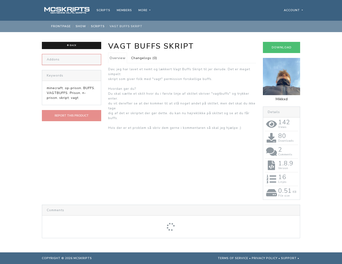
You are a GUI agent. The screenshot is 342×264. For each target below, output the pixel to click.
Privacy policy (265, 258)
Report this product (72, 115)
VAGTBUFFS (57, 93)
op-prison (73, 88)
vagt (74, 98)
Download (282, 47)
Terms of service (233, 258)
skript (64, 98)
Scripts (103, 10)
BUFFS (88, 88)
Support (289, 258)
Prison (75, 93)
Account (292, 10)
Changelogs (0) (144, 58)
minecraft (55, 88)
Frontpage (61, 26)
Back (72, 45)
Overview (118, 58)
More (143, 10)
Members (124, 10)
